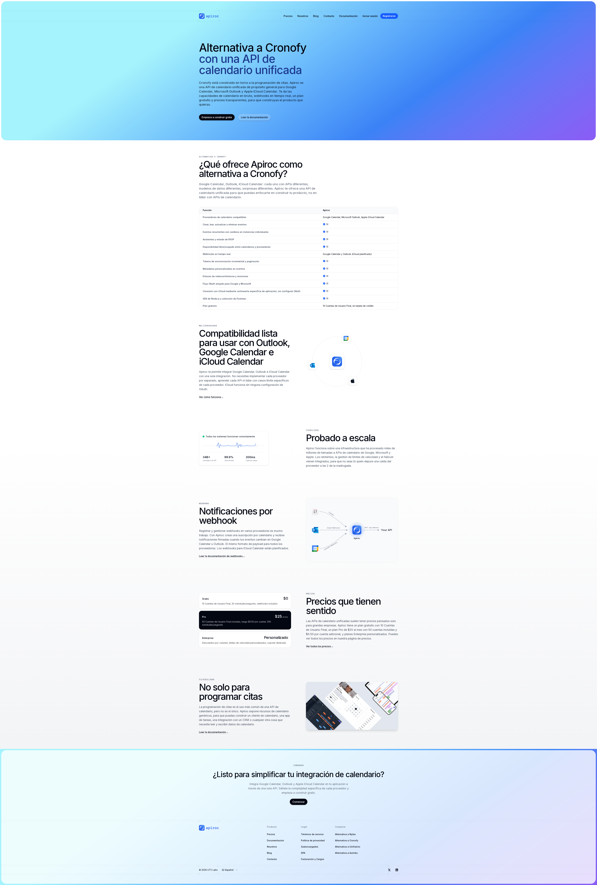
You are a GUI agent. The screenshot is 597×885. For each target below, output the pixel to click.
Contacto (329, 16)
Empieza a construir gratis (217, 117)
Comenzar (298, 801)
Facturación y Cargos (312, 859)
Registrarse (389, 16)
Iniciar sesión (370, 16)
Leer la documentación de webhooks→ (222, 556)
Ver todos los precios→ (319, 646)
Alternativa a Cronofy (346, 840)
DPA (303, 853)
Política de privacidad (313, 840)
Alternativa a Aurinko (346, 853)
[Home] (209, 16)
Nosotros (302, 16)
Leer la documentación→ (213, 732)
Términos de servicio (312, 834)
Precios (288, 16)
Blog (316, 16)
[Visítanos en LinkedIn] (397, 870)
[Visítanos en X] (389, 870)
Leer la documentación (254, 117)
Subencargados (309, 846)
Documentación (348, 16)
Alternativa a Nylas (345, 834)
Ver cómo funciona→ (211, 397)
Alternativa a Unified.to (347, 846)
